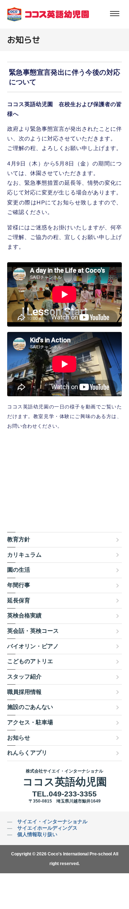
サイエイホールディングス (47, 828)
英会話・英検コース (33, 631)
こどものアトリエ (30, 661)
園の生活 (18, 570)
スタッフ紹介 (24, 677)
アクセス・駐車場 (30, 722)
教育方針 (18, 539)
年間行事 (18, 585)
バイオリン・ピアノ (33, 646)
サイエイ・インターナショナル (52, 821)
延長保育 (18, 600)
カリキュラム (24, 555)
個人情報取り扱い (37, 834)
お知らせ (18, 738)
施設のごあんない (30, 707)
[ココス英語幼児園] (48, 14)
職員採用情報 (24, 692)
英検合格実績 (24, 615)
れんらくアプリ (27, 753)
